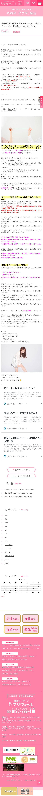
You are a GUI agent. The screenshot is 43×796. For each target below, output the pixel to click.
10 (4, 588)
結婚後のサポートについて (25, 667)
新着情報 (12, 645)
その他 (7, 563)
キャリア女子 (8, 545)
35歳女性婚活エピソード (25, 670)
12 (15, 588)
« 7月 (2, 596)
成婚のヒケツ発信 (21, 645)
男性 (6, 515)
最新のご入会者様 (33, 645)
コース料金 (5, 673)
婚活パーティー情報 (21, 659)
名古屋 (7, 522)
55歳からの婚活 (22, 656)
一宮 (6, 534)
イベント (7, 559)
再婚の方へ (32, 656)
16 (38, 588)
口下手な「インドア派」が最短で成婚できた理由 (19, 489)
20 (21, 590)
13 (21, 588)
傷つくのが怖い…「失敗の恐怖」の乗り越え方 (18, 497)
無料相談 (7, 552)
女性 (6, 537)
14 (27, 588)
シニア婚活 (8, 548)
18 (10, 590)
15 (33, 588)
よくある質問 (14, 673)
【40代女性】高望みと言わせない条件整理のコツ (19, 493)
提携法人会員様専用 (7, 659)
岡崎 (6, 530)
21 (27, 590)
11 (10, 588)
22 (33, 590)
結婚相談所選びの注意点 (9, 684)
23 (38, 590)
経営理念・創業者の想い (22, 681)
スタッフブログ (9, 556)
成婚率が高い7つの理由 (8, 667)
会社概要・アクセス (7, 681)
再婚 (6, 541)
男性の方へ (5, 656)
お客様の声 (5, 648)
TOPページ (5, 645)
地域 (6, 519)
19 (15, 590)
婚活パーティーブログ (32, 648)
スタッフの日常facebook (17, 648)
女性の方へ (13, 656)
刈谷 (6, 526)
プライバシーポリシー (24, 684)
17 (4, 590)
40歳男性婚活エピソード (9, 670)
